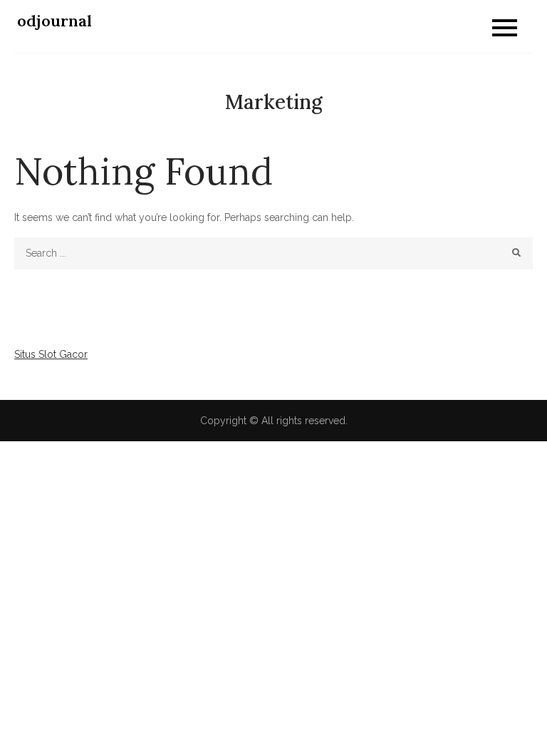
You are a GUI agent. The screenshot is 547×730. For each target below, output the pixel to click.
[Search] (517, 253)
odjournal (54, 21)
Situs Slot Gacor (51, 354)
